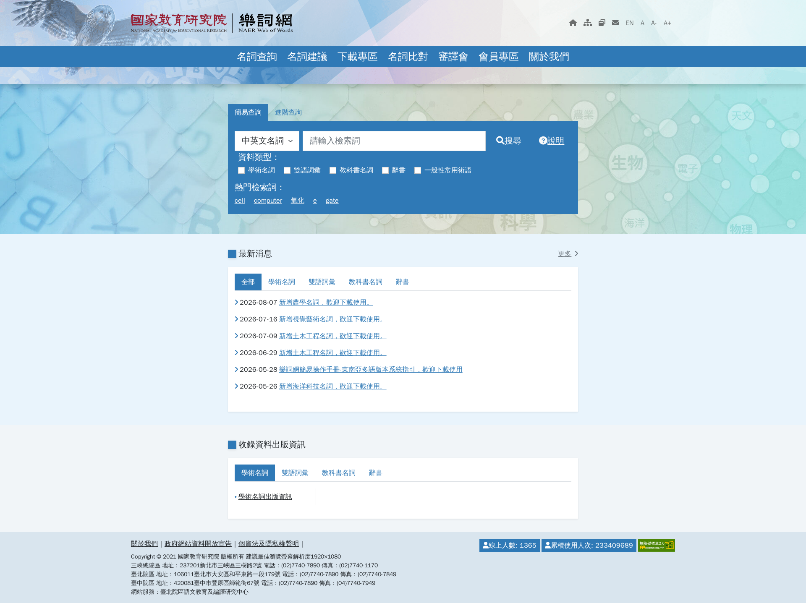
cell (240, 200)
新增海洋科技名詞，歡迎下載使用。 (333, 386)
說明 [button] (555, 141)
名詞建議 (307, 56)
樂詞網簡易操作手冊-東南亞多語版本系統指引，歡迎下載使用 (371, 369)
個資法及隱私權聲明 (268, 544)
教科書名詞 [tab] (365, 282)
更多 (564, 254)
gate (332, 200)
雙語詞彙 (307, 170)
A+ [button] (668, 23)
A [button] (642, 23)
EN (629, 23)
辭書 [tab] (402, 282)
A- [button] (654, 23)
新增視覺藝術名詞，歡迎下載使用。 (333, 319)
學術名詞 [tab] (281, 282)
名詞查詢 (257, 56)
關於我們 (549, 56)
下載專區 (358, 56)
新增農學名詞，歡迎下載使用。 (326, 302)
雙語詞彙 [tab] (322, 282)
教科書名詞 (356, 170)
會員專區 (499, 56)
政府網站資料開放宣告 (198, 544)
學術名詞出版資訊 (265, 497)
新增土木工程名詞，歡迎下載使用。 (333, 336)
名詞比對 (408, 56)
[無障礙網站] (655, 545)
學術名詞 (261, 170)
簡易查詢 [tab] (248, 112)
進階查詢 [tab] (288, 112)
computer (268, 200)
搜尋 (513, 141)
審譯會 (453, 56)
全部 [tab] (248, 282)
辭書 (399, 170)
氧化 (297, 200)
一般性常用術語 (447, 170)
